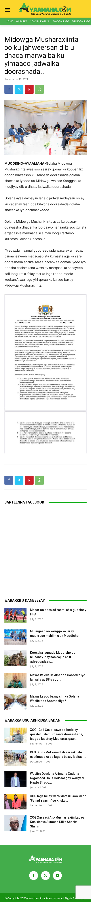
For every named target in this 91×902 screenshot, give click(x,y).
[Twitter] (19, 89)
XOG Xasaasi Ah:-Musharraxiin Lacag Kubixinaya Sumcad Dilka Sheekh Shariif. (57, 822)
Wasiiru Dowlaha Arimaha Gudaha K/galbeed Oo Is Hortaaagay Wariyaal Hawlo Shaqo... (57, 778)
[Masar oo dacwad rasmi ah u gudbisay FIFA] (15, 615)
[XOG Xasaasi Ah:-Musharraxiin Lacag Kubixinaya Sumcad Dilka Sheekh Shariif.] (15, 823)
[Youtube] (57, 875)
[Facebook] (8, 89)
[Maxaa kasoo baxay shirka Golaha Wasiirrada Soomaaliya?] (15, 702)
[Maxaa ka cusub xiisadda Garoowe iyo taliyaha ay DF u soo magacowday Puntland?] (15, 680)
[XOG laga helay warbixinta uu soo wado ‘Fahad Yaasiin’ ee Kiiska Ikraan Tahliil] (15, 801)
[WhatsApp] (39, 89)
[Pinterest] (29, 89)
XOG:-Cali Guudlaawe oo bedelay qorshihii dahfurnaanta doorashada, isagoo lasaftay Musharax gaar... (56, 734)
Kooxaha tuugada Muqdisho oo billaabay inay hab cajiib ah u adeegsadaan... (53, 657)
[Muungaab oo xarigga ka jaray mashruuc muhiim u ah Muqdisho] (15, 637)
